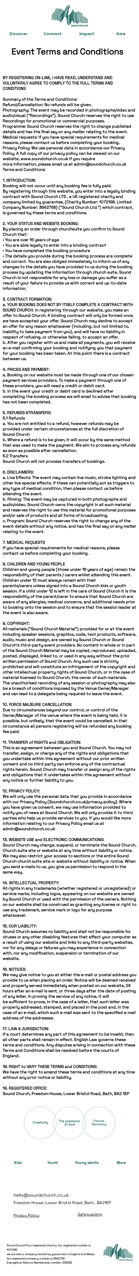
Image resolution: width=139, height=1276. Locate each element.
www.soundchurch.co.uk (44, 158)
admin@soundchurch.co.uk (100, 164)
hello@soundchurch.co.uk (41, 1195)
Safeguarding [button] (90, 1214)
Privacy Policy (26, 1215)
